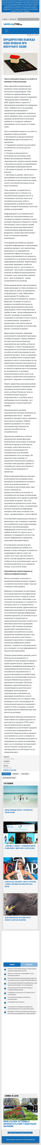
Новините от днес (32, 35)
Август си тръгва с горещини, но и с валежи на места (21, 974)
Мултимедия (13, 19)
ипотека (25, 774)
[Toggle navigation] (6, 31)
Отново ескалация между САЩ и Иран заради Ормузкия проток (22, 969)
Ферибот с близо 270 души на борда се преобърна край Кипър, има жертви (22, 1012)
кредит (16, 774)
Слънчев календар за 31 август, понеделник (19, 998)
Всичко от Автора (9, 770)
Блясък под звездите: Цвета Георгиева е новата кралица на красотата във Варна (20, 884)
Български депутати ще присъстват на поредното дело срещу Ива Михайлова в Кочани (22, 980)
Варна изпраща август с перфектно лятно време (19, 811)
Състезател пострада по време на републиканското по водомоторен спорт (21, 1008)
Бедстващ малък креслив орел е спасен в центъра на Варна (18, 918)
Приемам (26, 11)
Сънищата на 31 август (16, 1002)
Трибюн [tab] (12, 964)
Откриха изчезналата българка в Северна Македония (20, 988)
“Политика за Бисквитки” (20, 9)
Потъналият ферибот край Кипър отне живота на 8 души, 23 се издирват (22, 984)
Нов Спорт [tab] (29, 964)
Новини (5, 19)
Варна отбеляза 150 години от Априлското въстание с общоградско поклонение (19, 1123)
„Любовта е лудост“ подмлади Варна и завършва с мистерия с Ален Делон (20, 847)
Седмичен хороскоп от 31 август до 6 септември (21, 993)
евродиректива (9, 778)
